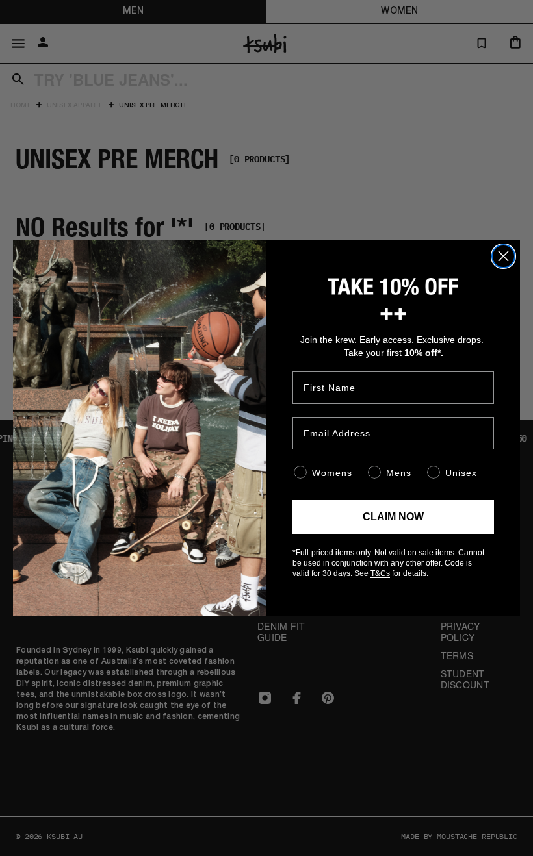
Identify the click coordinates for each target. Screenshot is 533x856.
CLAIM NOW (393, 516)
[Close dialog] (503, 256)
